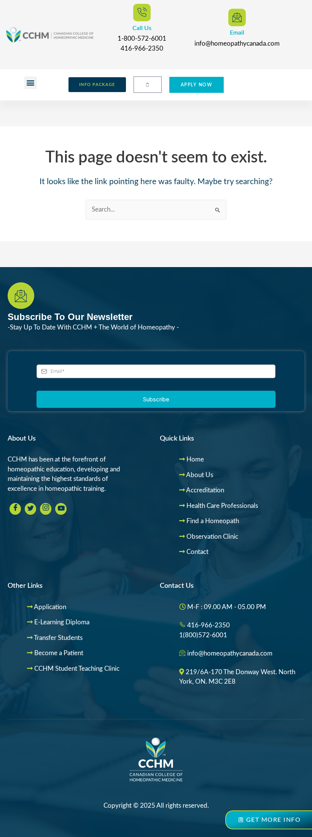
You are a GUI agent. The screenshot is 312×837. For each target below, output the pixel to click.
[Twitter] (30, 509)
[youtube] (61, 509)
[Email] (237, 17)
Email (237, 33)
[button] (30, 82)
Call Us (141, 28)
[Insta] (45, 509)
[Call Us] (142, 12)
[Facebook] (15, 509)
